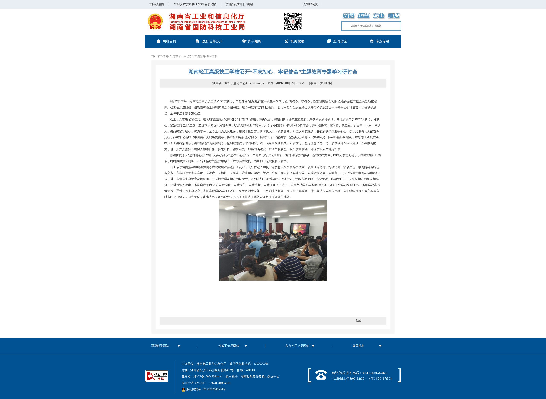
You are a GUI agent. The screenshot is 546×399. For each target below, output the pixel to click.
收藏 (358, 320)
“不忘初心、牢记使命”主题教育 (187, 56)
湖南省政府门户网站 (239, 4)
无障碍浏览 (312, 4)
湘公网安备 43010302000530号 (205, 389)
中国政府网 (156, 4)
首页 (154, 56)
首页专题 (163, 56)
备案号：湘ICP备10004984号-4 (203, 376)
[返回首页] (195, 14)
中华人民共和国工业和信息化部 (195, 4)
